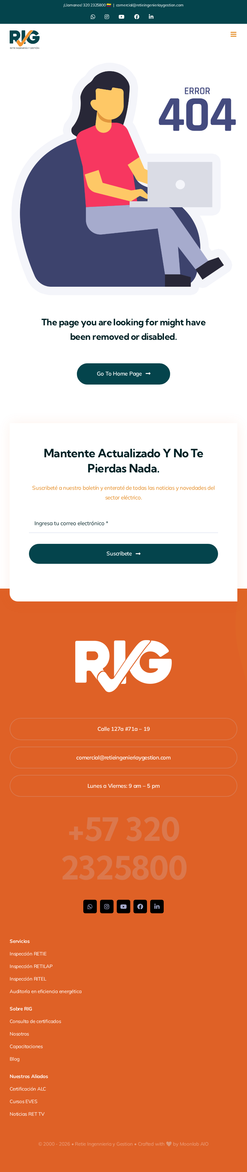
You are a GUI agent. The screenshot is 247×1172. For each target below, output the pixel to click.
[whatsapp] (90, 906)
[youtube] (123, 906)
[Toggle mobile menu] (234, 34)
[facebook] (140, 906)
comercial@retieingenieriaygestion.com (150, 5)
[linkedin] (157, 906)
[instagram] (107, 906)
